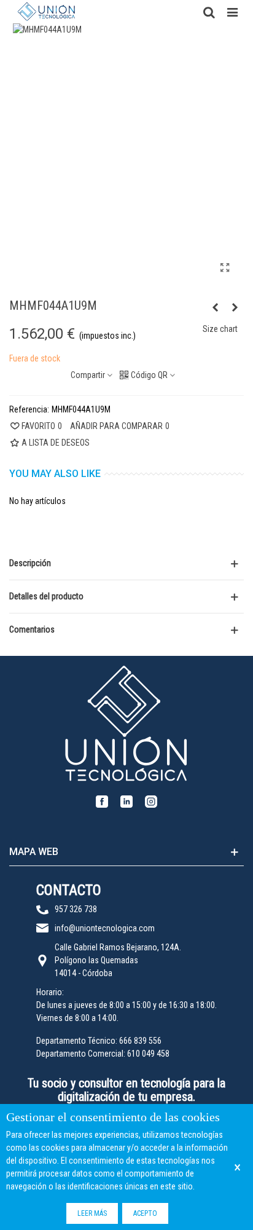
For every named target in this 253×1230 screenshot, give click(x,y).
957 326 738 (76, 909)
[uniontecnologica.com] (46, 12)
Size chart (220, 329)
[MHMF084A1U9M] (215, 307)
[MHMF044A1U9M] (225, 268)
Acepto (145, 1213)
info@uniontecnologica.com (105, 928)
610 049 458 (148, 1054)
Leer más (92, 1213)
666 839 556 (140, 1041)
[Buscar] (208, 11)
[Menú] (232, 11)
